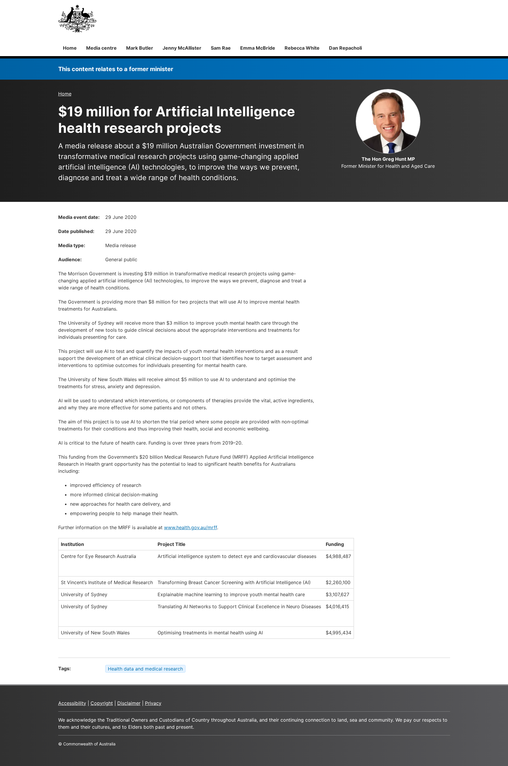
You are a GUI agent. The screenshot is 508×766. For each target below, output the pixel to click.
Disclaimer (129, 703)
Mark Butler (139, 48)
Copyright (102, 703)
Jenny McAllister (182, 48)
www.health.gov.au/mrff (190, 527)
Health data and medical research (145, 669)
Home (70, 48)
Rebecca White (302, 48)
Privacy (153, 703)
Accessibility (72, 703)
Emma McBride (257, 48)
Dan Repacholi (345, 48)
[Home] (77, 18)
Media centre (101, 48)
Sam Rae (221, 48)
